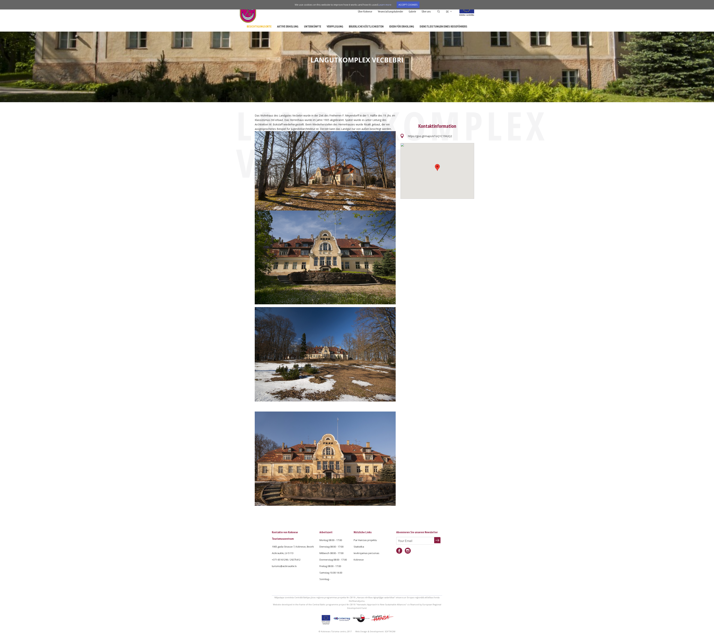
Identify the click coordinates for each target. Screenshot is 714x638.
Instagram (408, 551)
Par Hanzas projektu (365, 540)
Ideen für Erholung (401, 26)
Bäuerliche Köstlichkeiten (366, 26)
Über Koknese (365, 11)
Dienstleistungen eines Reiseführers (443, 26)
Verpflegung (335, 26)
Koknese (359, 559)
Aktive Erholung (287, 26)
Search (438, 11)
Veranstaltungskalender (390, 11)
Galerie (412, 11)
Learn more (384, 4)
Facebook (399, 551)
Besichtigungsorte (259, 26)
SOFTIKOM (390, 631)
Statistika (359, 546)
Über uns (426, 11)
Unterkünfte (312, 26)
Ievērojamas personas (366, 553)
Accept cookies (408, 4)
